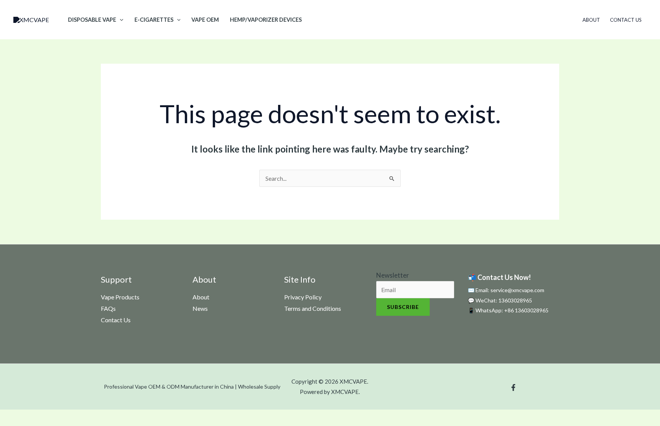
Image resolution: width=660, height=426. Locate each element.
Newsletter (392, 275)
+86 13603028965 (526, 310)
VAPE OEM (205, 19)
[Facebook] (513, 387)
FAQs (108, 308)
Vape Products (120, 297)
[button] (119, 19)
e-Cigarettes (153, 19)
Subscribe (403, 307)
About (591, 20)
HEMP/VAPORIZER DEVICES (266, 19)
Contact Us (626, 20)
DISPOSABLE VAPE (92, 19)
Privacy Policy (303, 297)
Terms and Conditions (312, 308)
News (200, 308)
